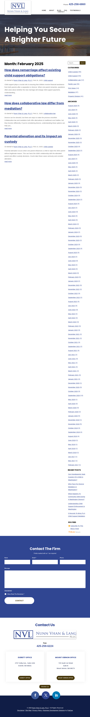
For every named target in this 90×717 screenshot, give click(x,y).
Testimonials (75, 10)
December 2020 (73, 383)
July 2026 (71, 110)
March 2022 (72, 322)
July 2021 (71, 355)
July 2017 (71, 457)
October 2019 (73, 428)
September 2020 (74, 395)
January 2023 (73, 281)
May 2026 (71, 118)
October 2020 (73, 391)
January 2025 (73, 183)
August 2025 (72, 155)
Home (44, 10)
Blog (59, 10)
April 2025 (71, 171)
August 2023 (72, 252)
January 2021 (73, 379)
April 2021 (71, 367)
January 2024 (73, 232)
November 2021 (73, 338)
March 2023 (72, 273)
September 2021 (74, 346)
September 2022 (74, 297)
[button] (88, 704)
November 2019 (73, 424)
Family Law (72, 84)
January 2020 (73, 416)
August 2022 (72, 301)
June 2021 (71, 359)
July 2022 (71, 306)
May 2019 (71, 444)
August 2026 (72, 106)
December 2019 (73, 420)
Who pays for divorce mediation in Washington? (76, 487)
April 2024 (71, 220)
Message (7, 568)
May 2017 (71, 461)
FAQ (65, 10)
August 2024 (72, 204)
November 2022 (73, 289)
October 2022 (73, 293)
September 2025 (74, 150)
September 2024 (74, 199)
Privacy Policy (37, 710)
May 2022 (71, 314)
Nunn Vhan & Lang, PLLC (23, 80)
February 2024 (73, 228)
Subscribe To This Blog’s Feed (76, 527)
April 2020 (71, 404)
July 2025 (71, 159)
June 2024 (71, 212)
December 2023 (73, 236)
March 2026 (72, 126)
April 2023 (71, 269)
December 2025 (73, 138)
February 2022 (73, 326)
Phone (62, 557)
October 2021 (73, 342)
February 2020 (73, 412)
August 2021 (72, 350)
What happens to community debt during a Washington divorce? (76, 496)
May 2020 (71, 399)
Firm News (72, 88)
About (51, 10)
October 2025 (73, 146)
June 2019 (71, 440)
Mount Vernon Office (65, 678)
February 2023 (73, 277)
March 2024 (72, 224)
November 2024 (73, 191)
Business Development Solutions (54, 710)
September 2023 (74, 248)
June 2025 (71, 163)
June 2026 (71, 114)
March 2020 (72, 408)
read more (8, 95)
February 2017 (73, 465)
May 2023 (71, 265)
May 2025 (71, 167)
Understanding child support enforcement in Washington (76, 506)
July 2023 (71, 257)
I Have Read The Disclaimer (15, 594)
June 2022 (71, 310)
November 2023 (73, 240)
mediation (71, 92)
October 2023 (73, 244)
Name (6, 557)
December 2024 (73, 187)
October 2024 (73, 195)
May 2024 (71, 216)
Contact (61, 12)
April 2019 (71, 448)
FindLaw (70, 710)
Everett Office (25, 678)
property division (74, 96)
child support (48, 80)
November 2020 (73, 387)
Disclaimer (8, 590)
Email (34, 557)
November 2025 (73, 142)
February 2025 (73, 179)
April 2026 (71, 122)
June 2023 (71, 261)
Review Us (45, 687)
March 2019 (72, 452)
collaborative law (50, 113)
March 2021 (72, 371)
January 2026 (73, 134)
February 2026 (73, 130)
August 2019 (72, 436)
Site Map (28, 710)
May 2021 (71, 363)
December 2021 (73, 334)
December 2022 (73, 285)
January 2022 (73, 330)
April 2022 (71, 318)
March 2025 (72, 175)
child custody (48, 147)
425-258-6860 (77, 4)
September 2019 (74, 432)
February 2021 (73, 375)
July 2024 (71, 208)
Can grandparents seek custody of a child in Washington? (76, 477)
